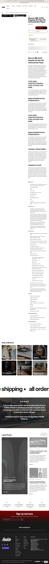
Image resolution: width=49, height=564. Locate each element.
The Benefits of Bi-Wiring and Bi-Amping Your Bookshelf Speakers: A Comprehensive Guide (38, 452)
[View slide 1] (23, 424)
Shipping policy (17, 562)
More (24, 546)
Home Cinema (26, 543)
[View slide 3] (25, 424)
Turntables (25, 540)
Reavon (29, 15)
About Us (17, 540)
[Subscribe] (22, 519)
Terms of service (12, 562)
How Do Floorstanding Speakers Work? (10, 480)
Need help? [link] (45, 52)
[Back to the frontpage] (2, 12)
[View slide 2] (24, 424)
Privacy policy (7, 562)
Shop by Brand (17, 543)
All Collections (17, 546)
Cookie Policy (17, 555)
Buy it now (37, 31)
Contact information (21, 562)
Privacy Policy (17, 554)
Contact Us (17, 539)
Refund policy (17, 551)
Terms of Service (18, 552)
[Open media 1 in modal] (8, 15)
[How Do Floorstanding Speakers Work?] (15, 465)
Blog (16, 542)
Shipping (16, 549)
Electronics (26, 545)
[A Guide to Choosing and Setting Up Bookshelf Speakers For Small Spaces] (38, 473)
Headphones (26, 542)
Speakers (25, 539)
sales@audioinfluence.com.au (38, 549)
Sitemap (16, 548)
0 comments (14, 477)
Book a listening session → (24, 2)
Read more (6, 491)
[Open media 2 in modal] (20, 15)
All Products (17, 545)
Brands (25, 548)
